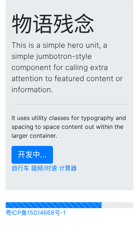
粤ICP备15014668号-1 (36, 212)
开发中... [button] (32, 154)
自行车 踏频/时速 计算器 (44, 168)
